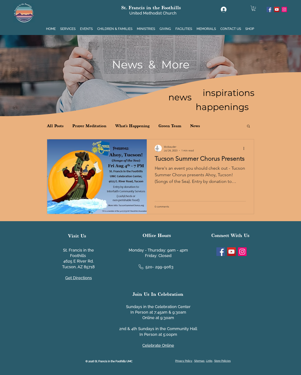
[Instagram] (284, 9)
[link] (254, 8)
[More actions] (245, 148)
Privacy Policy (183, 360)
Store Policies (222, 360)
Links (209, 360)
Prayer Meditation (89, 126)
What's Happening (132, 126)
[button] (68, 27)
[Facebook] (269, 9)
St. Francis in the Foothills (151, 7)
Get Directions (78, 278)
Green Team (169, 126)
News (195, 126)
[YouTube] (276, 9)
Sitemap (199, 360)
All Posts (55, 126)
